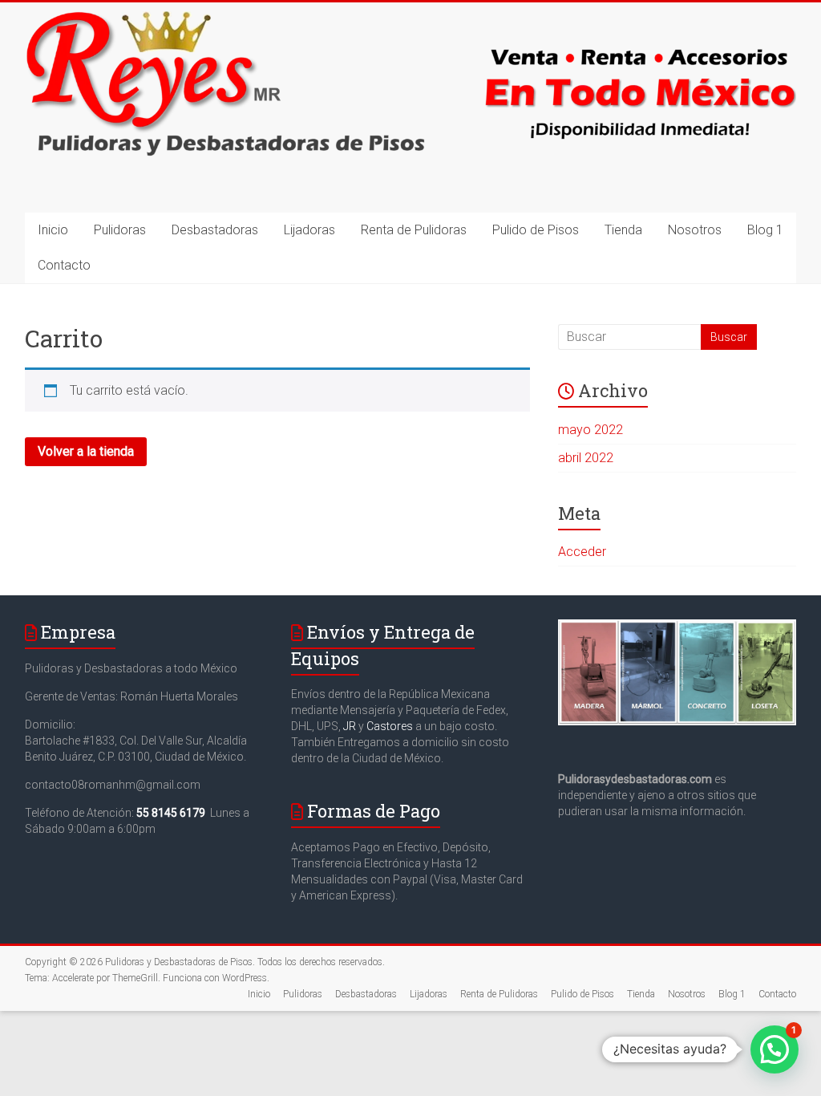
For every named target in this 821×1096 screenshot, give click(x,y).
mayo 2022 (590, 429)
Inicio (53, 229)
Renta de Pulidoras (414, 229)
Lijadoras (309, 229)
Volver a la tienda (86, 451)
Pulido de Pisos (535, 229)
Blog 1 (765, 229)
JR (349, 726)
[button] (774, 1049)
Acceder (582, 551)
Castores (389, 726)
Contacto (64, 265)
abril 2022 (585, 457)
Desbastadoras (215, 229)
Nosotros (695, 229)
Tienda (623, 229)
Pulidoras (120, 229)
